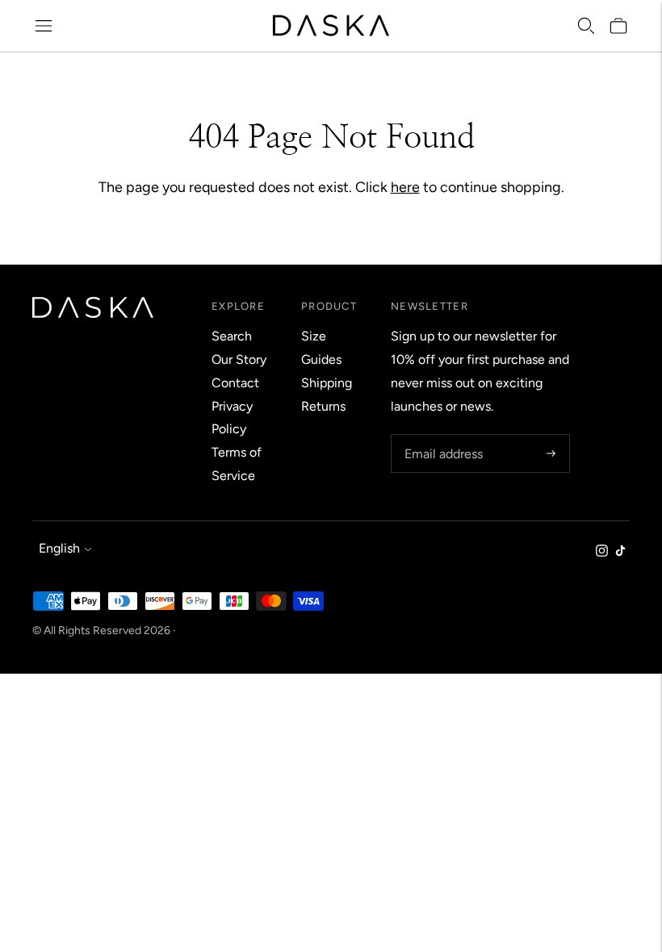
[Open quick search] (586, 26)
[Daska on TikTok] (620, 552)
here (405, 187)
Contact (235, 382)
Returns (323, 406)
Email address (441, 435)
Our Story (239, 359)
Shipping (326, 382)
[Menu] (43, 26)
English (59, 548)
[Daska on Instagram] (602, 552)
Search (232, 336)
